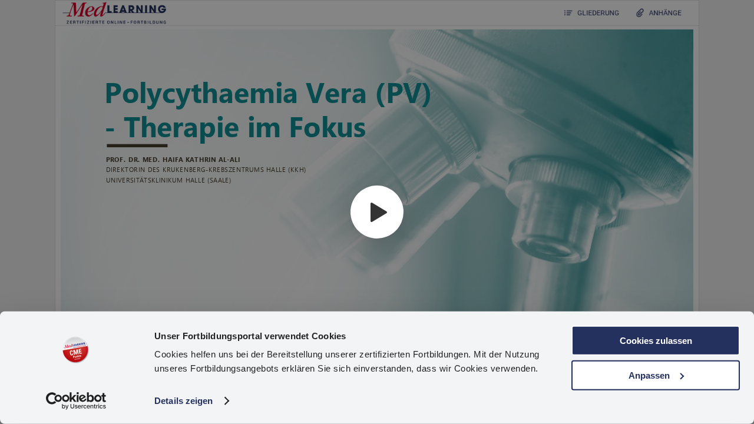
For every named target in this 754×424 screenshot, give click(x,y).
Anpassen (649, 375)
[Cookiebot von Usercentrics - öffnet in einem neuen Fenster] (76, 401)
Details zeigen (183, 401)
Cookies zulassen (656, 341)
